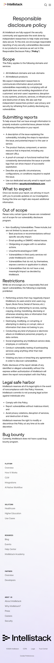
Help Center (10, 549)
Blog (7, 539)
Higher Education (13, 513)
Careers (8, 616)
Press (7, 611)
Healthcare (10, 508)
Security (9, 621)
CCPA (25, 649)
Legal (33, 649)
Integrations (10, 482)
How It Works (11, 472)
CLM (7, 477)
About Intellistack (13, 601)
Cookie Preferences (27, 656)
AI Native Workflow (14, 487)
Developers (10, 580)
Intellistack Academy (15, 554)
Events (8, 544)
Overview (9, 468)
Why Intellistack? (13, 606)
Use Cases (10, 518)
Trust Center (43, 649)
